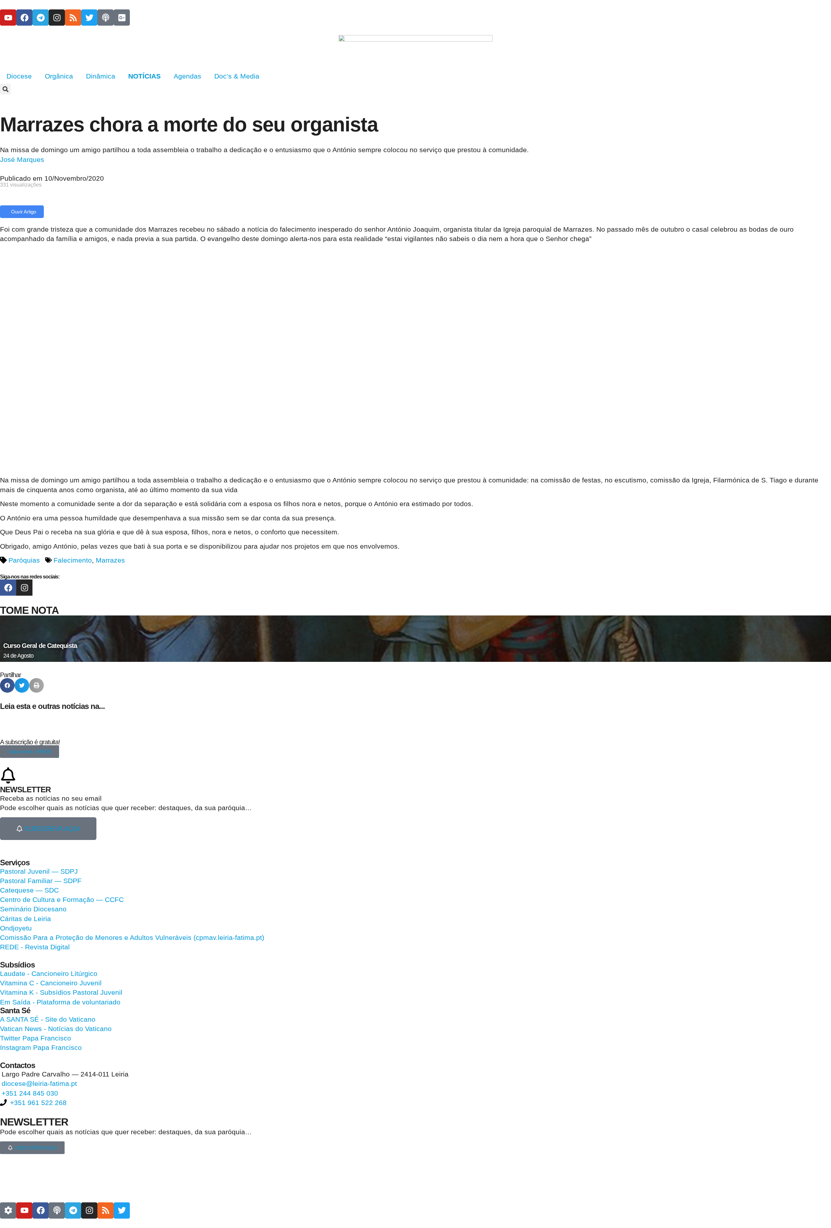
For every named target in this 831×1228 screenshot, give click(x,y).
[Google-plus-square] (122, 17)
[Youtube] (8, 17)
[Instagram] (57, 17)
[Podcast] (105, 17)
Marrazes (110, 560)
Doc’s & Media (236, 76)
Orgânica (59, 76)
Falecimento (73, 560)
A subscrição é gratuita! (30, 742)
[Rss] (73, 17)
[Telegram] (40, 17)
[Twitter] (89, 17)
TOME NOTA (29, 610)
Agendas (187, 76)
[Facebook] (24, 17)
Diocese (19, 76)
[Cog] (8, 1210)
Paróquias (24, 560)
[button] (5, 89)
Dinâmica (100, 76)
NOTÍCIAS (144, 76)
